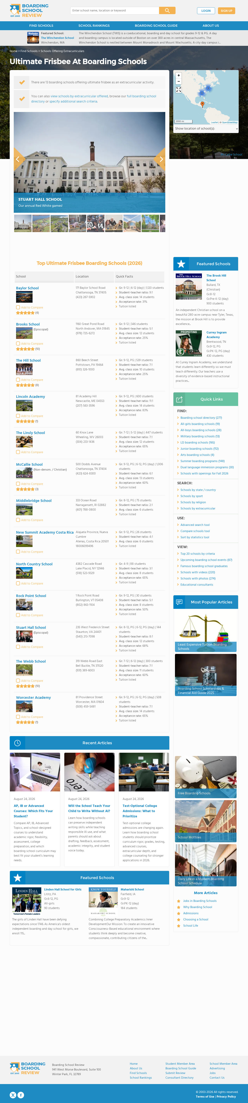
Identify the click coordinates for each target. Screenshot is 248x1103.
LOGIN (206, 11)
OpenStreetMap (230, 123)
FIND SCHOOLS (41, 25)
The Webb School (31, 661)
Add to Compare (32, 308)
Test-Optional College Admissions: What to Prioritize (140, 811)
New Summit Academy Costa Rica (45, 532)
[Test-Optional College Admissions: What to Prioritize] (144, 773)
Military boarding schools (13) (200, 436)
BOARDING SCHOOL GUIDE (156, 25)
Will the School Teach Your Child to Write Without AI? (89, 808)
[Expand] (179, 90)
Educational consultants (197, 585)
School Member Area (223, 1064)
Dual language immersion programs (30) (207, 467)
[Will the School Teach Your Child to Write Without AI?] (89, 773)
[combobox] (112, 11)
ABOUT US (211, 25)
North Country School (34, 564)
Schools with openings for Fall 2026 (204, 473)
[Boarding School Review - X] (13, 1095)
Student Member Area (180, 1064)
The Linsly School (30, 433)
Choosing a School (195, 919)
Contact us (217, 1078)
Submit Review (175, 1073)
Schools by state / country (198, 490)
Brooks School (28, 324)
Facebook (20, 1095)
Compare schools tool (195, 531)
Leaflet (214, 123)
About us (136, 1068)
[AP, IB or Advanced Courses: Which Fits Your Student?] (35, 773)
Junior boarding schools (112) (200, 449)
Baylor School (27, 288)
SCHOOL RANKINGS (94, 25)
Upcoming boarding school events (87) (206, 560)
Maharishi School (132, 889)
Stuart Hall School (40, 200)
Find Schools (138, 1073)
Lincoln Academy (30, 397)
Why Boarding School (197, 907)
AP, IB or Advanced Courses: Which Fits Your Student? (33, 811)
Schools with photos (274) (198, 578)
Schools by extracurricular (198, 508)
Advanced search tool (195, 525)
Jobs (213, 1073)
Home (134, 1064)
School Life (190, 925)
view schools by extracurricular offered (79, 96)
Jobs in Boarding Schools (200, 901)
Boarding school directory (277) (201, 418)
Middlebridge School (34, 501)
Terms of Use (205, 1096)
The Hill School (28, 360)
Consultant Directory (179, 1078)
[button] (202, 105)
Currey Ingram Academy (217, 335)
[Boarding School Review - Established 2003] (29, 10)
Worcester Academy (33, 698)
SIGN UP (226, 11)
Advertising (217, 1068)
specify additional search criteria (73, 101)
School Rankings (141, 1078)
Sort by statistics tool (195, 537)
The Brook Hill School (216, 278)
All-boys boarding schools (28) (201, 430)
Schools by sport (192, 496)
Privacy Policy (226, 1096)
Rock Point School (31, 596)
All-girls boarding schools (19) (200, 424)
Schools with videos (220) (198, 572)
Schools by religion (193, 502)
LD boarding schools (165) (198, 442)
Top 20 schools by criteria (198, 554)
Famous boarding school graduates (204, 566)
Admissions (191, 913)
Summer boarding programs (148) (203, 461)
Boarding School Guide (180, 1068)
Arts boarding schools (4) (197, 455)
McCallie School (29, 464)
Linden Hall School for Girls (62, 889)
